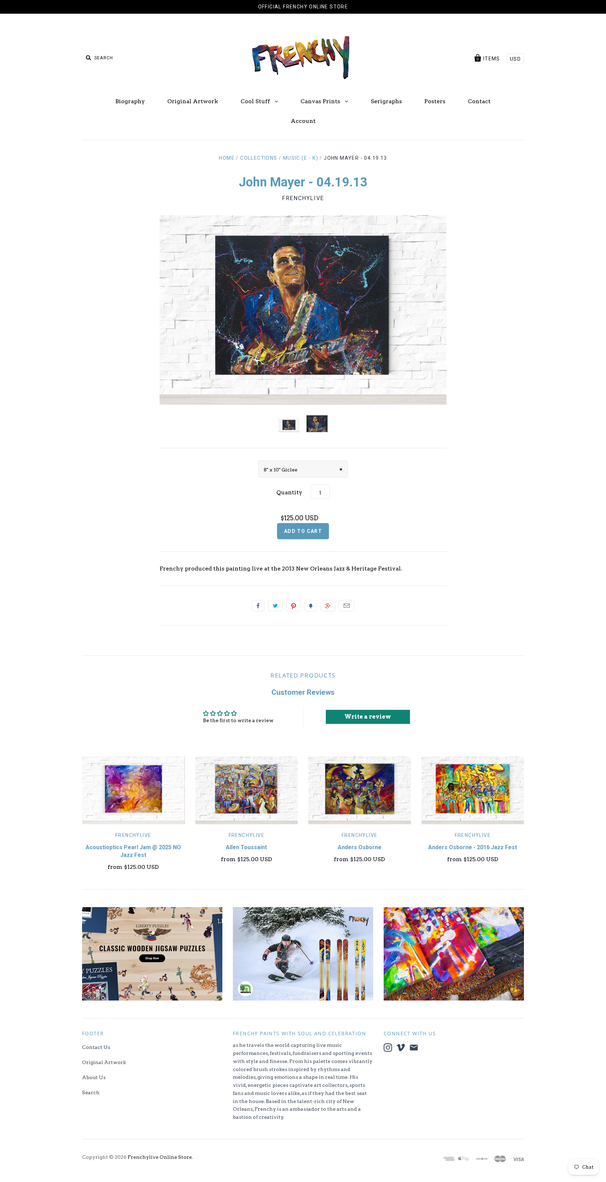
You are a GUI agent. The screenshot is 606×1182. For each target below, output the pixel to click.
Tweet (275, 605)
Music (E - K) (300, 158)
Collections (258, 158)
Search (91, 1092)
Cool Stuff (256, 101)
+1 (328, 605)
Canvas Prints (321, 101)
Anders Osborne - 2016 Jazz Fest (472, 847)
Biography (130, 101)
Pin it (293, 605)
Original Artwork (192, 101)
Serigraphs (386, 101)
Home (227, 158)
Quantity (289, 492)
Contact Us (96, 1047)
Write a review (367, 716)
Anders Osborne (360, 847)
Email (347, 605)
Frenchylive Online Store (160, 1157)
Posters (434, 101)
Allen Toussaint (246, 847)
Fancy (310, 605)
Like (258, 605)
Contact (479, 101)
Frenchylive (303, 198)
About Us (94, 1077)
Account (303, 121)
